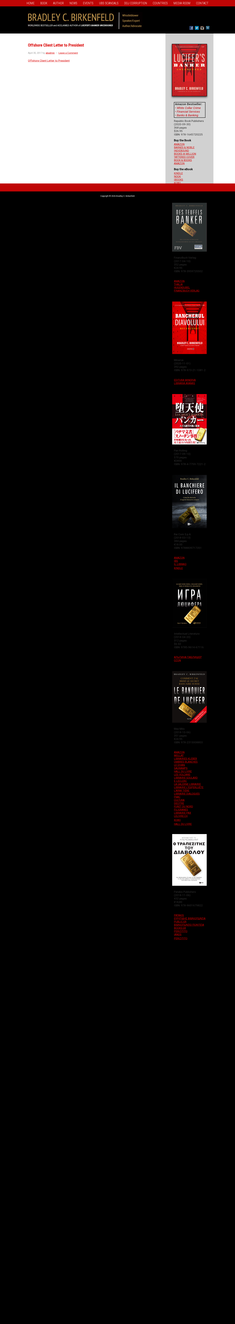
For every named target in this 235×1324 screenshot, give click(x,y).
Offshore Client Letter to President (49, 60)
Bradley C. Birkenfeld (84, 15)
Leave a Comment (68, 53)
